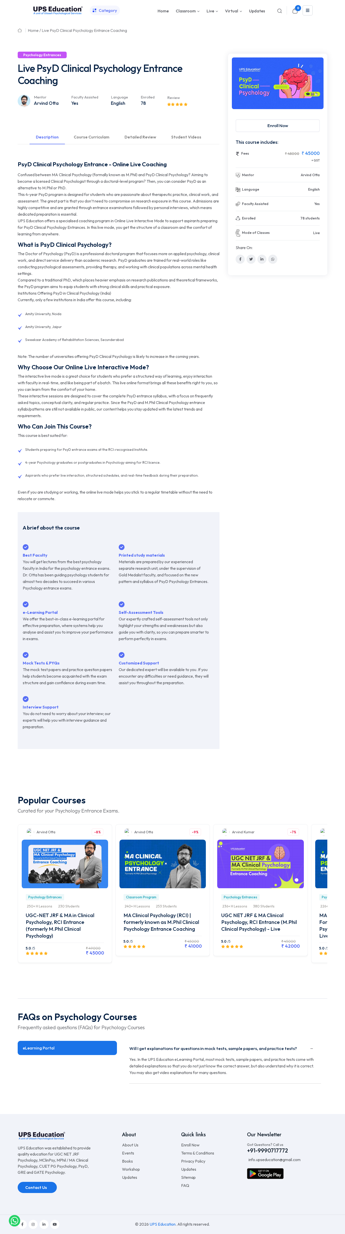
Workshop (131, 1169)
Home (163, 10)
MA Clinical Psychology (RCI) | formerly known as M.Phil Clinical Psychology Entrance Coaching (161, 922)
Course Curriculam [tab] (91, 136)
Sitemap (188, 1177)
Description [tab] (47, 136)
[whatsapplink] (14, 1220)
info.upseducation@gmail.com (274, 1159)
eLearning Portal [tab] (39, 1047)
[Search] (279, 10)
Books (127, 1161)
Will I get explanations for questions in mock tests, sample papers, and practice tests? (213, 1048)
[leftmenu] (308, 10)
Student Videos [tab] (186, 136)
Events (128, 1153)
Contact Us (36, 1187)
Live (210, 10)
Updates (257, 10)
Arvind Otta (46, 103)
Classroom (186, 10)
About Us (130, 1144)
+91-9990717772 (267, 1150)
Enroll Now (277, 125)
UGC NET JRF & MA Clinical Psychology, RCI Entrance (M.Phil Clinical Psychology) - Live (259, 922)
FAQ (185, 1185)
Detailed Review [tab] (140, 136)
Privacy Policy (193, 1161)
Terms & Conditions (197, 1153)
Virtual (231, 10)
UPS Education (163, 1224)
